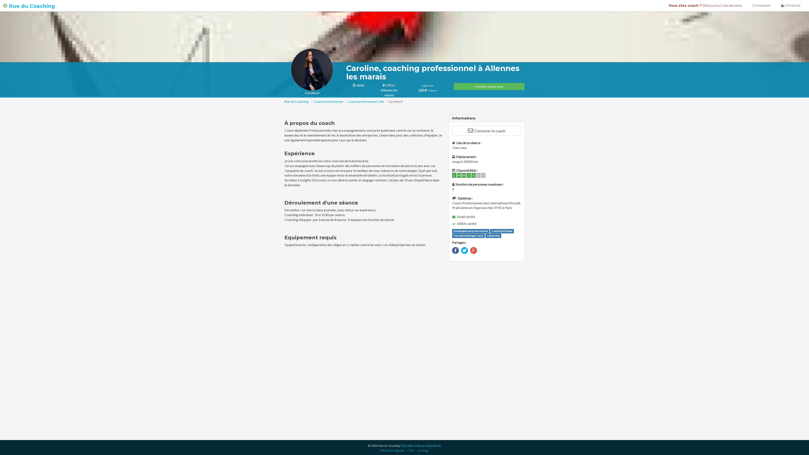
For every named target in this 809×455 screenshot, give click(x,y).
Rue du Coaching (31, 6)
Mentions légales (392, 450)
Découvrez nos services (705, 6)
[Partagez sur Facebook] (455, 250)
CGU (411, 450)
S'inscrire (793, 6)
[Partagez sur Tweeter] (464, 250)
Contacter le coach (489, 130)
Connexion (761, 6)
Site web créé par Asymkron (420, 445)
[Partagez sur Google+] (473, 250)
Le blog (422, 450)
